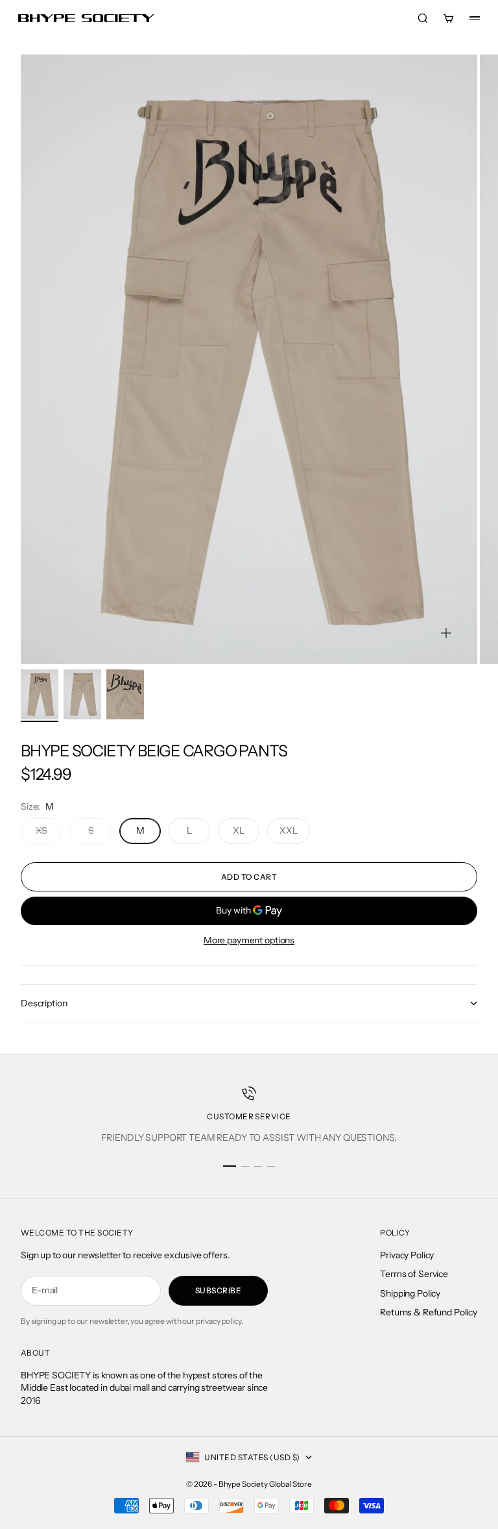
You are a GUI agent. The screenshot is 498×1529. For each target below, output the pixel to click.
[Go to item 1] (39, 694)
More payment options (249, 940)
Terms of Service (414, 1274)
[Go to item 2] (82, 694)
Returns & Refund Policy (428, 1312)
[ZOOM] (446, 633)
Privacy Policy (407, 1255)
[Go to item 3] (125, 694)
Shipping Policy (410, 1293)
